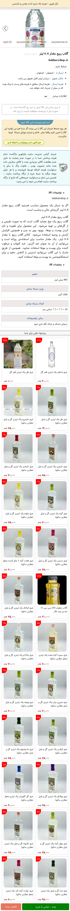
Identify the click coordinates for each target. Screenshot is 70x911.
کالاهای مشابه (11, 906)
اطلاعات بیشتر (55, 96)
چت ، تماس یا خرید (45, 907)
